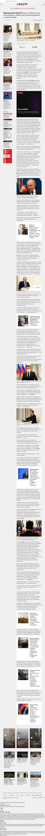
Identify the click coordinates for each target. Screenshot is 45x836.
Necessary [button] (2, 820)
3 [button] (23, 748)
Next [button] (43, 738)
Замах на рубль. (34, 648)
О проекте (5, 795)
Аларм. (35, 678)
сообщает (24, 72)
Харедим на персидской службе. (22, 760)
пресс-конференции (27, 80)
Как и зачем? (2, 803)
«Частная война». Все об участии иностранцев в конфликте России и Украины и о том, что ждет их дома (7, 123)
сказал (27, 579)
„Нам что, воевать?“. (35, 231)
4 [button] (25, 748)
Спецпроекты (5, 111)
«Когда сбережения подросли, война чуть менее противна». (22, 781)
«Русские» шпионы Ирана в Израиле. (35, 782)
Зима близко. (34, 619)
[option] (9, 738)
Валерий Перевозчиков (37, 20)
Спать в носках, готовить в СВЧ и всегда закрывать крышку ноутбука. (9, 781)
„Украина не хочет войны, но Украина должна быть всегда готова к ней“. (35, 321)
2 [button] (21, 748)
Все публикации (11, 795)
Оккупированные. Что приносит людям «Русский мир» (7, 116)
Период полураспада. (7, 37)
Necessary (3, 821)
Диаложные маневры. (7, 53)
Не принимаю (7, 805)
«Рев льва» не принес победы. (35, 761)
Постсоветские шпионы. (9, 763)
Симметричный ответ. (35, 477)
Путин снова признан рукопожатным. (7, 86)
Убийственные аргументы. (7, 104)
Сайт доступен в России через (22, 8)
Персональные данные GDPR (37, 795)
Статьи (17, 795)
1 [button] (20, 748)
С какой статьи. (7, 70)
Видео (22, 795)
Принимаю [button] (2, 805)
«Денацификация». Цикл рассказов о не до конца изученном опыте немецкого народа (7, 145)
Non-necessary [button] (3, 828)
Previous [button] (1, 738)
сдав (29, 59)
